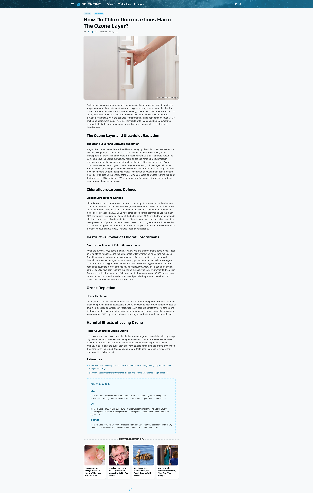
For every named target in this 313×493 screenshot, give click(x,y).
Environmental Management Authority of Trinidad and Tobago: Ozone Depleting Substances (128, 373)
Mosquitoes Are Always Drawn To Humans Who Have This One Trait (93, 472)
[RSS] (240, 4)
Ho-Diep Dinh (92, 32)
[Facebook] (232, 4)
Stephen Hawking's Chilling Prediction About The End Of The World (118, 472)
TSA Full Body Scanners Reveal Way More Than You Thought (167, 472)
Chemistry (99, 14)
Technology (124, 4)
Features (139, 4)
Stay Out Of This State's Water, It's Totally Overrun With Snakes (142, 472)
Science (111, 4)
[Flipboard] (236, 4)
